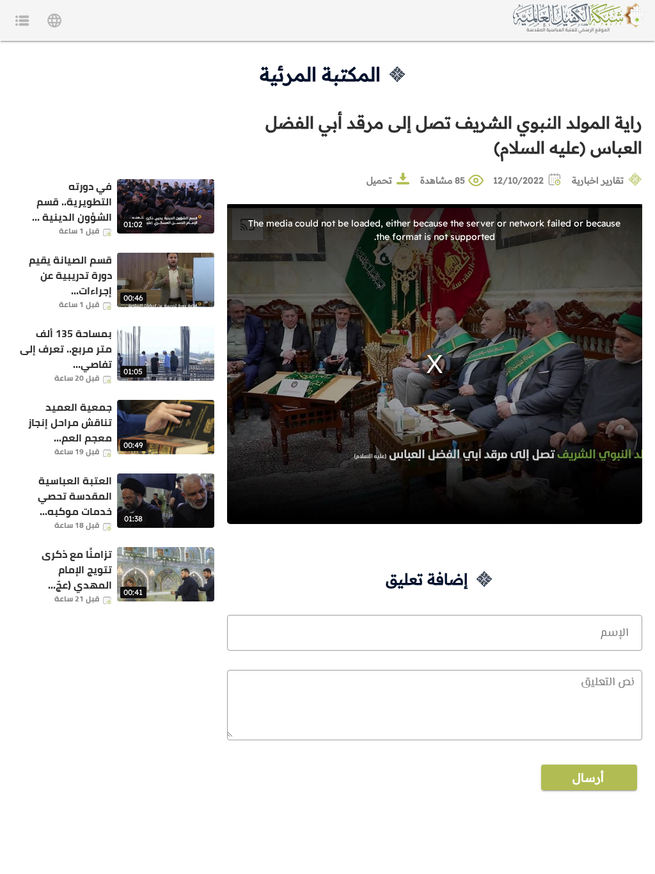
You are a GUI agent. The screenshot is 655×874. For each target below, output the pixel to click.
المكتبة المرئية (320, 74)
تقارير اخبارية (598, 180)
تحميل (379, 180)
